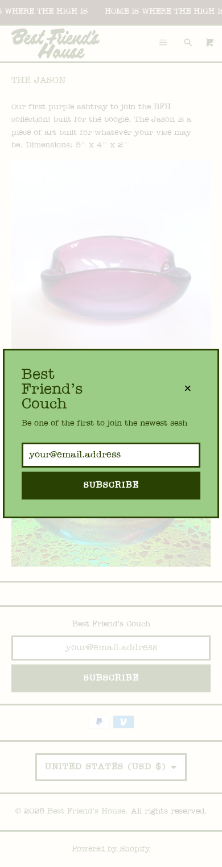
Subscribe (111, 485)
